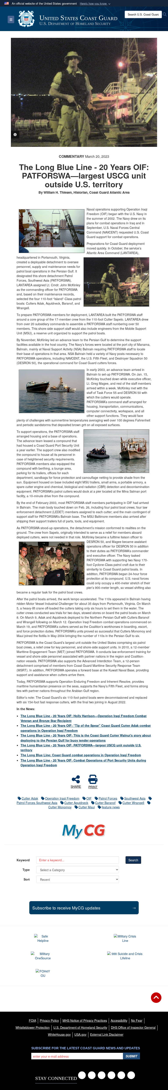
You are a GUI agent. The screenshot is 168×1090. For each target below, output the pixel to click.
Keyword (23, 860)
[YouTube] (101, 1075)
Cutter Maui (87, 807)
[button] (95, 3)
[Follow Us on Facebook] (82, 1075)
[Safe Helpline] (43, 938)
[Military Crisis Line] (125, 938)
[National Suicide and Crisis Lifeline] (125, 956)
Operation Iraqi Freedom (62, 798)
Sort (27, 879)
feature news (111, 807)
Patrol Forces (108, 798)
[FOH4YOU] (43, 973)
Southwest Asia (134, 798)
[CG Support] (43, 956)
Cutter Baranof (105, 802)
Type (26, 869)
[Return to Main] (156, 1000)
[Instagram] (121, 1075)
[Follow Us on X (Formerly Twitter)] (92, 1075)
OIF (89, 798)
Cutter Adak (30, 798)
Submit (131, 1056)
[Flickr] (131, 1075)
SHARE (76, 786)
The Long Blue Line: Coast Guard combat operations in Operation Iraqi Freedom (81, 755)
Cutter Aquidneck (76, 802)
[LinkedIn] (111, 1075)
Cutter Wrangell (133, 802)
